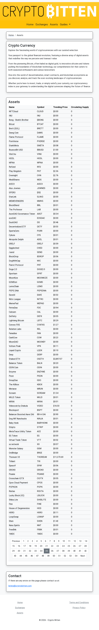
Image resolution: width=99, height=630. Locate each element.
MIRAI (12, 401)
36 (52, 551)
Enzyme (12, 371)
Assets (54, 24)
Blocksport (14, 410)
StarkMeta (14, 145)
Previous (16, 541)
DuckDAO (13, 222)
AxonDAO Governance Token (22, 214)
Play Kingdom (15, 171)
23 (58, 546)
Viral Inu (12, 154)
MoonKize (13, 278)
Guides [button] (64, 24)
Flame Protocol (16, 137)
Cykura (12, 235)
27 (80, 546)
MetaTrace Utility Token (20, 431)
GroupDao (13, 380)
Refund (12, 167)
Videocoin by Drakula (18, 406)
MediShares (14, 179)
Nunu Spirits (14, 525)
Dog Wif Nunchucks (18, 418)
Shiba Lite (13, 499)
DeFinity (12, 316)
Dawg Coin (13, 133)
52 (65, 556)
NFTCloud (13, 111)
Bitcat (12, 124)
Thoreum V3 (14, 457)
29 (13, 551)
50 (54, 556)
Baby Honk (14, 423)
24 (63, 546)
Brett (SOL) (14, 128)
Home (30, 24)
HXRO (11, 512)
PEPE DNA (14, 290)
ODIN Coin (13, 367)
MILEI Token (14, 397)
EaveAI (12, 295)
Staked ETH (14, 359)
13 (80, 541)
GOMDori (13, 282)
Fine (11, 504)
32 (30, 551)
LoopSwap (14, 517)
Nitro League (15, 299)
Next (82, 556)
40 (74, 551)
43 (15, 556)
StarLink (12, 197)
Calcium (12, 312)
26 (74, 546)
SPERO (12, 192)
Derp (11, 354)
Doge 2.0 (13, 269)
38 (63, 551)
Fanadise (13, 333)
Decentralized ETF (17, 226)
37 (58, 551)
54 (76, 556)
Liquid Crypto (15, 350)
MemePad (13, 303)
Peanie (12, 474)
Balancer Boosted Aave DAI (21, 414)
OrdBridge (13, 453)
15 (13, 546)
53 (70, 556)
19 (35, 546)
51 (59, 556)
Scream (12, 393)
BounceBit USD (16, 150)
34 (41, 551)
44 (20, 556)
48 (43, 556)
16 (19, 546)
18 (30, 546)
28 (85, 546)
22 (52, 546)
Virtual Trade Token (18, 440)
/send (11, 252)
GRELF (12, 243)
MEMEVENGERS (16, 201)
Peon (11, 376)
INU (10, 115)
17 (24, 546)
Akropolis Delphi (16, 239)
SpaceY (12, 465)
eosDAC (12, 218)
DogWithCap (14, 261)
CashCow (13, 337)
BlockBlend (14, 205)
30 (19, 551)
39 (69, 551)
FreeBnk (12, 529)
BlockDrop (13, 256)
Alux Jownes (14, 188)
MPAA (12, 162)
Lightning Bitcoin (16, 320)
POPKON (13, 487)
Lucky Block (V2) (16, 495)
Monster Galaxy (16, 448)
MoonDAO (13, 342)
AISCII (12, 184)
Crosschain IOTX (16, 478)
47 (37, 556)
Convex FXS (14, 325)
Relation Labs (15, 329)
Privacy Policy (79, 607)
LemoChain (14, 286)
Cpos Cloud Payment (18, 482)
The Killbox (14, 384)
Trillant (12, 461)
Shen (11, 521)
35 (47, 551)
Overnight (13, 175)
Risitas (12, 491)
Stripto (12, 427)
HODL (11, 158)
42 (85, 551)
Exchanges (42, 24)
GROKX (12, 470)
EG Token (13, 435)
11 (69, 541)
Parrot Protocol (16, 265)
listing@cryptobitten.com (20, 586)
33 (35, 551)
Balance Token (15, 363)
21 (47, 546)
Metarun (12, 389)
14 (86, 541)
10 (64, 541)
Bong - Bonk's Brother (18, 120)
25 (69, 546)
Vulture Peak (15, 346)
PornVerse (13, 141)
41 (80, 551)
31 (24, 551)
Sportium (13, 273)
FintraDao (13, 307)
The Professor (15, 209)
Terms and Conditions (79, 602)
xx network (14, 444)
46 (32, 556)
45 (26, 556)
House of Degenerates (19, 508)
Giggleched (14, 248)
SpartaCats (14, 231)
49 (48, 556)
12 (75, 541)
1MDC (12, 534)
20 (41, 546)
